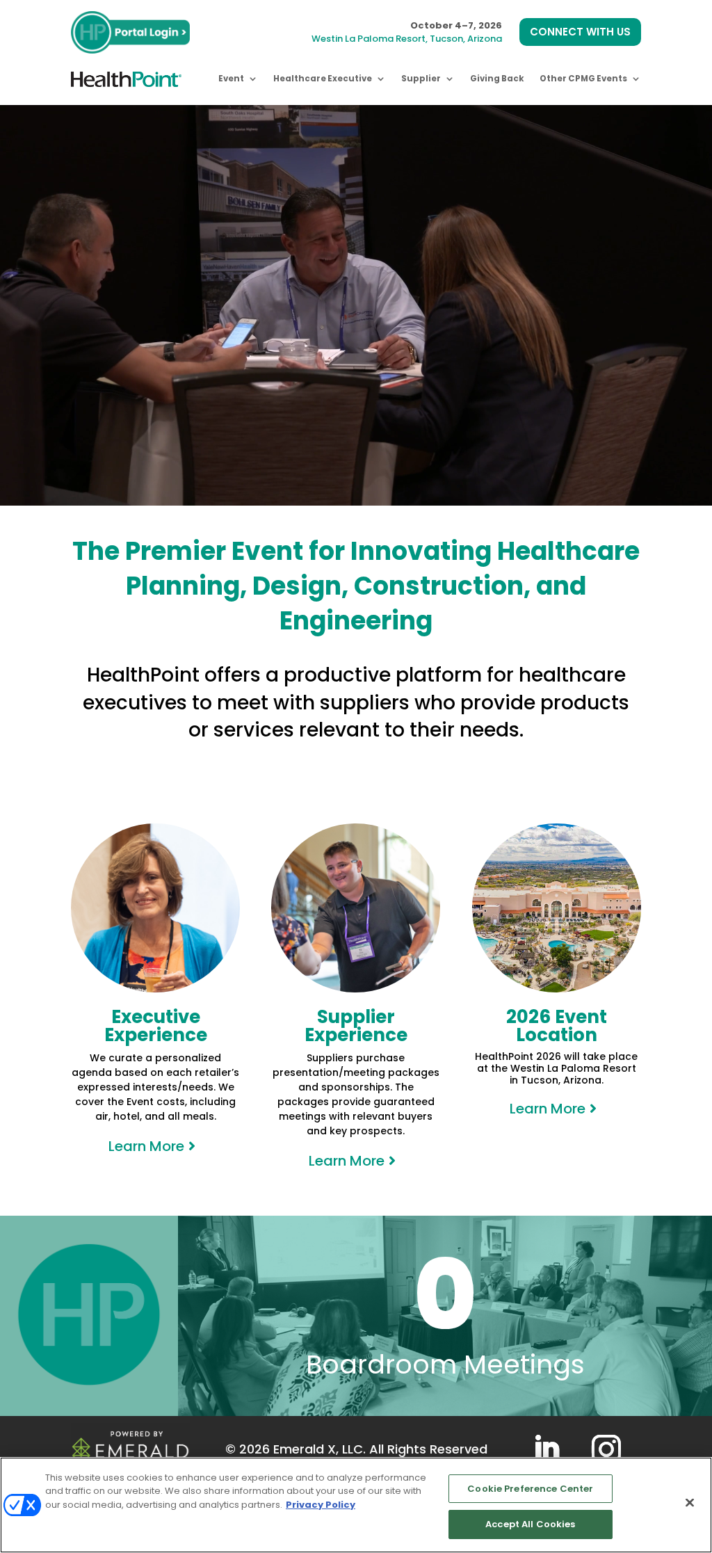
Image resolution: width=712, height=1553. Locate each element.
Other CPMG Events (583, 78)
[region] (356, 1505)
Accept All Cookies (530, 1524)
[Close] (689, 1502)
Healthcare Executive (322, 78)
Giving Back (497, 78)
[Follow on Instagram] (606, 1449)
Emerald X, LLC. (319, 1449)
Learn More (146, 1146)
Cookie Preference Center (530, 1488)
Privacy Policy (320, 1504)
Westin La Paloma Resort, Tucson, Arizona (407, 38)
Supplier (421, 78)
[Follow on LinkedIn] (546, 1449)
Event (231, 78)
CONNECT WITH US (580, 31)
